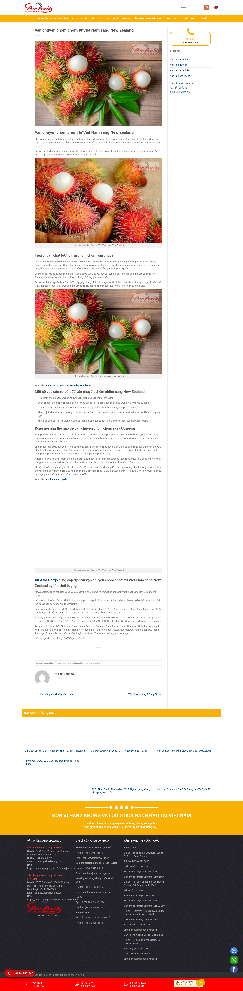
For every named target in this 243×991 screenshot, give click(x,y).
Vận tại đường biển (180, 70)
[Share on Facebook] (88, 652)
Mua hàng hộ (154, 18)
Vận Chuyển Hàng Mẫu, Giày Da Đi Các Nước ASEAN (184, 750)
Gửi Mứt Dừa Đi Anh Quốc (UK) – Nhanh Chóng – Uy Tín (119, 750)
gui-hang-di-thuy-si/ (56, 479)
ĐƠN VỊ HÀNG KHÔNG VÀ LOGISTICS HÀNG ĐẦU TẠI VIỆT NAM (121, 815)
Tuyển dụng (189, 18)
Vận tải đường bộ (179, 59)
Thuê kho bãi (111, 18)
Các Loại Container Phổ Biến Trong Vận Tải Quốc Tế (183, 789)
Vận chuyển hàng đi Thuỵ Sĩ (142, 694)
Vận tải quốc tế (89, 18)
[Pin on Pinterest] (103, 652)
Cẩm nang (171, 18)
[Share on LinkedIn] (109, 652)
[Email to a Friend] (98, 652)
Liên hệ (203, 18)
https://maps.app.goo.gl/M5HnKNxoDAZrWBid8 (52, 899)
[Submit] (206, 7)
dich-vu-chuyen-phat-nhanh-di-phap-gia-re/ (68, 385)
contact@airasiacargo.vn (48, 861)
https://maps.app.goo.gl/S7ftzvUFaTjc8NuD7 (51, 868)
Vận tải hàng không (63, 663)
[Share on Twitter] (93, 652)
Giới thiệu (42, 18)
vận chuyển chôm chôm (91, 663)
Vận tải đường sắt (179, 64)
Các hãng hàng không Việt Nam (56, 694)
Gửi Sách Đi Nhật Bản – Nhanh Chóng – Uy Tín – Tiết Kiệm (55, 750)
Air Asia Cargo (46, 580)
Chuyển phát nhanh (62, 18)
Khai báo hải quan (133, 18)
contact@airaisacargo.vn (96, 857)
